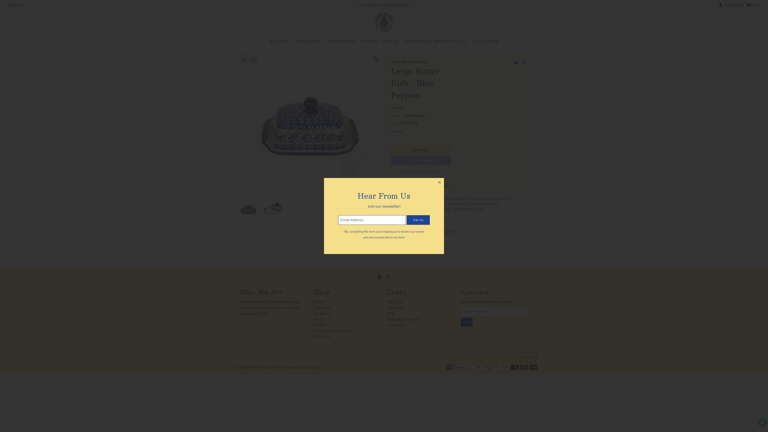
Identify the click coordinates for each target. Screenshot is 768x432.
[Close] (439, 182)
